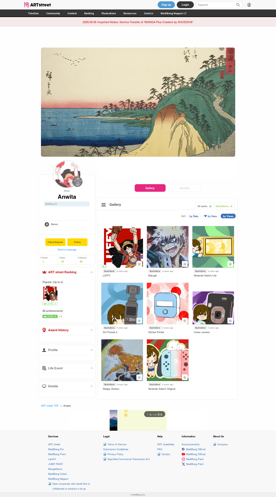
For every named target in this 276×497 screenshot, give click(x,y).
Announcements (191, 444)
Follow (77, 242)
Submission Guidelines (115, 449)
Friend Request (55, 242)
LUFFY (107, 275)
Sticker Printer (156, 332)
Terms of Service (117, 444)
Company (222, 444)
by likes (212, 216)
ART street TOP (50, 405)
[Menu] (249, 5)
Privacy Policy (115, 454)
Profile (53, 350)
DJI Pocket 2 (110, 332)
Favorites (139, 264)
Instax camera (202, 332)
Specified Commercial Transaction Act (129, 459)
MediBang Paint (57, 454)
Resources (129, 13)
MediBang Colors (57, 474)
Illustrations (108, 13)
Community (53, 13)
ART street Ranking (62, 272)
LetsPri (52, 459)
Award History (58, 330)
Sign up (166, 4)
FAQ (159, 449)
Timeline (33, 13)
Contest (72, 13)
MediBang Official (195, 449)
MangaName (55, 469)
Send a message (67, 249)
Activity (185, 188)
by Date (194, 216)
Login (185, 4)
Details (53, 386)
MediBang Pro (56, 449)
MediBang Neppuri (175, 13)
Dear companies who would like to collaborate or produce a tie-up (71, 486)
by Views (228, 216)
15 (62, 261)
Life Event (55, 368)
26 (81, 261)
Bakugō (152, 275)
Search (238, 4)
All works (204, 206)
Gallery (150, 188)
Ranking (89, 13)
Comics (148, 13)
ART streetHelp (165, 444)
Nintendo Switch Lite (205, 275)
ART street (54, 444)
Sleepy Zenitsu (111, 389)
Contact (166, 454)
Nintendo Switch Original (161, 389)
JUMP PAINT (55, 464)
